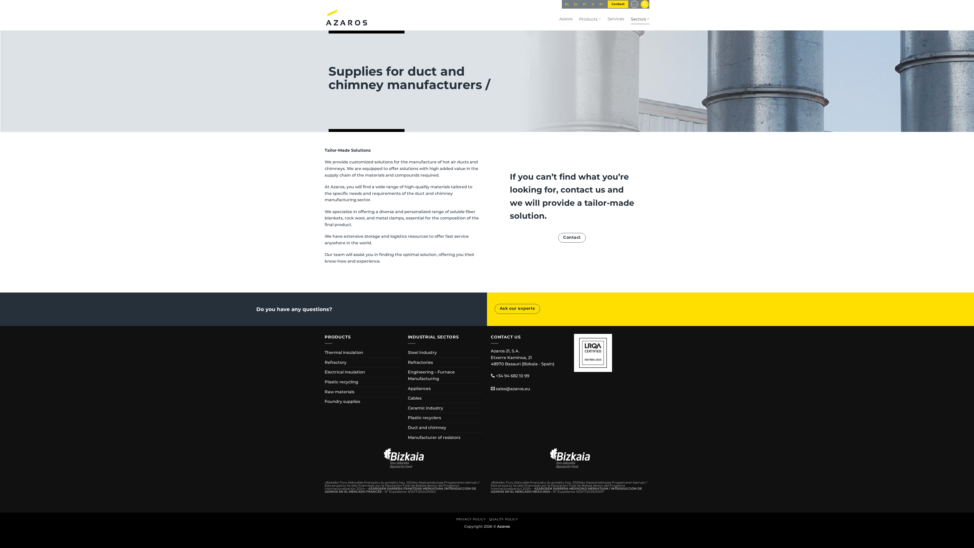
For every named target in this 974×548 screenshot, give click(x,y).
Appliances (419, 388)
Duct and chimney (427, 427)
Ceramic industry (425, 408)
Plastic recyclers (424, 417)
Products (588, 19)
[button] (645, 4)
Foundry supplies (342, 401)
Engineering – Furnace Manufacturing (431, 375)
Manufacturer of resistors (434, 437)
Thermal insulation (344, 352)
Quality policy (503, 519)
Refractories (420, 362)
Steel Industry (422, 352)
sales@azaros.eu (513, 388)
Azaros (565, 18)
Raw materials (339, 391)
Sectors (638, 19)
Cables (415, 398)
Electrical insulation (345, 372)
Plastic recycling (341, 382)
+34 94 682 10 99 (512, 375)
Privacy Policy (471, 519)
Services (615, 18)
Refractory (335, 362)
